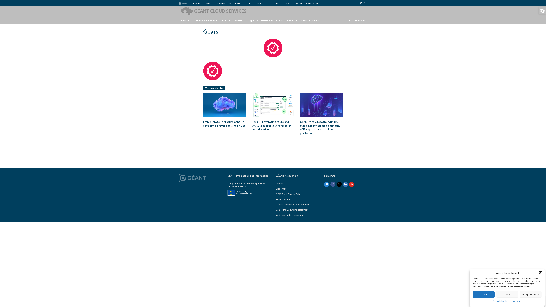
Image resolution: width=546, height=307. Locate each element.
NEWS (287, 3)
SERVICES (207, 3)
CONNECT (249, 3)
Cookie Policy (498, 301)
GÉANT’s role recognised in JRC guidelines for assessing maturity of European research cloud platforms (320, 127)
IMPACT (260, 3)
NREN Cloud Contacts (272, 20)
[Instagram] (339, 184)
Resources (292, 20)
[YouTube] (351, 184)
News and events (310, 20)
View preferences (530, 294)
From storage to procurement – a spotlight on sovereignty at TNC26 (224, 123)
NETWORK (196, 3)
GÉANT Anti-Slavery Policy (288, 194)
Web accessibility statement (290, 215)
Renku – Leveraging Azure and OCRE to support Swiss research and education (271, 125)
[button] (542, 10)
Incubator (226, 20)
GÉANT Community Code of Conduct (293, 204)
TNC (229, 3)
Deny (507, 294)
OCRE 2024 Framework (204, 20)
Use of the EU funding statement (292, 209)
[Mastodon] (326, 184)
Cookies (280, 183)
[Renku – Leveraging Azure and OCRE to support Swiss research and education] (273, 104)
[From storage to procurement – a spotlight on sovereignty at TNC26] (224, 104)
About (184, 20)
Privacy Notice (283, 199)
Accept (483, 294)
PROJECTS (238, 3)
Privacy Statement (512, 301)
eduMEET (239, 20)
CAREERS (269, 3)
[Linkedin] (345, 184)
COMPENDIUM (312, 3)
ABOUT (279, 3)
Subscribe (360, 20)
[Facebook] (332, 184)
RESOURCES (298, 3)
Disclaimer (281, 188)
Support (252, 20)
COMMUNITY (219, 3)
